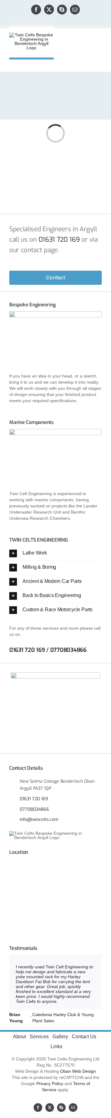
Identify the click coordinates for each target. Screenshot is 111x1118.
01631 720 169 (59, 239)
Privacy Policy (49, 1083)
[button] (55, 553)
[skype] (62, 9)
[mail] (75, 9)
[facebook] (36, 9)
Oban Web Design (78, 1071)
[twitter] (49, 9)
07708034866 (68, 650)
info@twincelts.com (39, 819)
